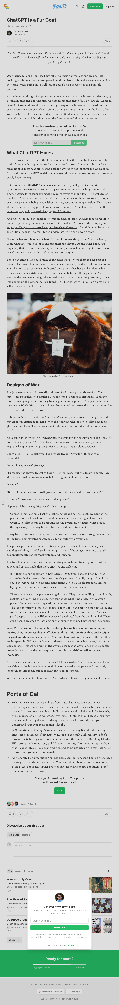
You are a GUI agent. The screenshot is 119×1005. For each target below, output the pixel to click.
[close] (87, 894)
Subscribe (59, 927)
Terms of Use (73, 934)
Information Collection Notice (58, 937)
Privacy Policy (81, 937)
